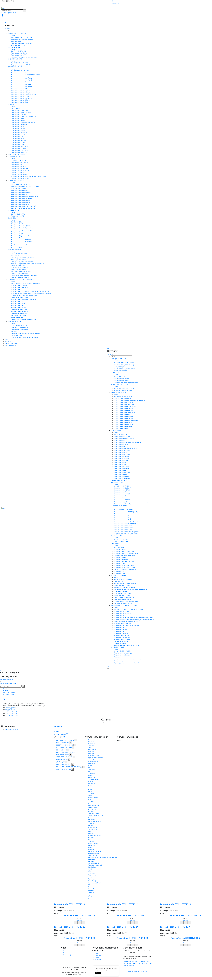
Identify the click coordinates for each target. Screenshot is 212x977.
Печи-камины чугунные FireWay (21, 112)
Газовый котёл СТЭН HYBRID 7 (175, 927)
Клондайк (91, 763)
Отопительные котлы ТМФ (19, 194)
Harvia (90, 740)
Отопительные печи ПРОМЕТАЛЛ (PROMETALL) (26, 75)
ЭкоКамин (91, 769)
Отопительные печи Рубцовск (21, 101)
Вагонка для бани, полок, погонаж (22, 258)
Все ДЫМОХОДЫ (16, 222)
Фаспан (90, 811)
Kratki (90, 785)
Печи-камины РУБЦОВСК (19, 150)
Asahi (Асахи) (92, 807)
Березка (91, 752)
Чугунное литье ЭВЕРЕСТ (19, 311)
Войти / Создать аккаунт (8, 683)
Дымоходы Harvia (17, 246)
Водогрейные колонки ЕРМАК (21, 65)
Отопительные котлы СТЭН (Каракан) (23, 206)
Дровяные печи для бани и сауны (22, 39)
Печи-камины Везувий (18, 140)
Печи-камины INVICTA (18, 114)
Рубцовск (91, 781)
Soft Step (91, 837)
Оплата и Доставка (11, 343)
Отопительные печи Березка (20, 91)
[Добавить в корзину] (75, 922)
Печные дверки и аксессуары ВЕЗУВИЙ (24, 295)
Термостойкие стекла (18, 315)
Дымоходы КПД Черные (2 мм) (21, 236)
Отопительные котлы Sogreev (21, 200)
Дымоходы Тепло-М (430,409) (21, 226)
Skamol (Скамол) (93, 813)
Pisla (89, 817)
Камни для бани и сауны (19, 270)
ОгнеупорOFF (92, 855)
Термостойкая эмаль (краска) (21, 271)
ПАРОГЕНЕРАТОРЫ (14, 47)
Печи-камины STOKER (18, 148)
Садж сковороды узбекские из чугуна (23, 319)
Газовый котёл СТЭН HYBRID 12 (122, 904)
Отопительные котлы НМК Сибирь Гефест (25, 196)
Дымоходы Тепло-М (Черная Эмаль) (23, 228)
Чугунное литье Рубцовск (19, 287)
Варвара (91, 754)
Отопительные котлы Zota (19, 190)
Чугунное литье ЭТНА (18, 305)
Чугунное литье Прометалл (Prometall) (24, 299)
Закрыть (7, 28)
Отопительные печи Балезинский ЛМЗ (23, 95)
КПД (89, 799)
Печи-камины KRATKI (18, 118)
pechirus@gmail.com (11, 708)
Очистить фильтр (60, 734)
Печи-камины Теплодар (19, 132)
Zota (89, 787)
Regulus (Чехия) (93, 875)
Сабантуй (91, 819)
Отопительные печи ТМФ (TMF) (21, 79)
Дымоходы (98, 959)
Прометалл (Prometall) (95, 758)
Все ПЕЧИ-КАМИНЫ (17, 108)
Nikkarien (91, 833)
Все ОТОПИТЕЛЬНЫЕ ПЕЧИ (20, 71)
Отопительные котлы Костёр (20, 202)
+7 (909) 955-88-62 (11, 716)
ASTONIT (91, 893)
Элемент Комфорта (94, 821)
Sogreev (91, 801)
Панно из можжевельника (19, 273)
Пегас (90, 791)
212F (89, 871)
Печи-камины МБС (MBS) (19, 146)
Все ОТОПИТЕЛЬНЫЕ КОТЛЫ (20, 184)
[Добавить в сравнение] (79, 922)
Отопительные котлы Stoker (20, 204)
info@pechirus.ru (10, 710)
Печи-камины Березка (18, 130)
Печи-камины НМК (17, 136)
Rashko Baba (92, 867)
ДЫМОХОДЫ (12, 218)
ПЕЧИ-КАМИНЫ (13, 105)
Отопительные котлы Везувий (21, 192)
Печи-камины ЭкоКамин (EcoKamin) (23, 122)
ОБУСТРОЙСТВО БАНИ (15, 250)
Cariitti (90, 825)
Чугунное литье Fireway (19, 285)
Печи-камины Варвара (18, 142)
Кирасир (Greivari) (94, 756)
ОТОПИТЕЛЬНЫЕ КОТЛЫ (16, 180)
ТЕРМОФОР (92, 759)
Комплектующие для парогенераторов (24, 57)
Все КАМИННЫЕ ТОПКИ (19, 160)
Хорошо (98, 973)
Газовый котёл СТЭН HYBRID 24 (122, 927)
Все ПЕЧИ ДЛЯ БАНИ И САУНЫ (21, 37)
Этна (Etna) (92, 750)
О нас (6, 339)
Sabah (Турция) (93, 889)
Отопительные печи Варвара (20, 83)
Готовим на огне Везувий (19, 329)
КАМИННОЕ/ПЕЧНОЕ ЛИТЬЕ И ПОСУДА (21, 279)
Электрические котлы (18, 188)
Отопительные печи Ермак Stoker (22, 81)
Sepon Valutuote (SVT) (95, 815)
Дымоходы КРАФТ (17, 224)
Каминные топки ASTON (19, 164)
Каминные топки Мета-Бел (20, 178)
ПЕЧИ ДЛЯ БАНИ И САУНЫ (17, 33)
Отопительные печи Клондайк (21, 93)
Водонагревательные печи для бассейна (24, 337)
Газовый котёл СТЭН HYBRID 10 (69, 904)
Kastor (90, 847)
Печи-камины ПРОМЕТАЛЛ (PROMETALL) (24, 116)
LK (89, 767)
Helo (89, 831)
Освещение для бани (18, 266)
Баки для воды (16, 41)
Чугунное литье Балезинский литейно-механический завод (30, 291)
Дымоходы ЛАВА (16, 238)
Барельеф (91, 859)
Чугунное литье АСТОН (18, 307)
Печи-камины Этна (17, 144)
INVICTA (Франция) (94, 851)
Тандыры (14, 331)
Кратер (90, 887)
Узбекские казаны (17, 317)
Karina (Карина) (93, 843)
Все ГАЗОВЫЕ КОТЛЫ (18, 214)
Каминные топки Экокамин (20, 170)
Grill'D (90, 897)
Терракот (91, 841)
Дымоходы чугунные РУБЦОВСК (21, 242)
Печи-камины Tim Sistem (19, 124)
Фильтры (57, 726)
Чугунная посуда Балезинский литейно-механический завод (31, 293)
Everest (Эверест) (94, 797)
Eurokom (91, 861)
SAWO (90, 869)
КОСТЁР (91, 891)
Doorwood (91, 744)
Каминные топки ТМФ (18, 166)
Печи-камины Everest (18, 120)
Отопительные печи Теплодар (21, 77)
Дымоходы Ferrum (17, 232)
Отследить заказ (10, 345)
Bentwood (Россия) (94, 835)
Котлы (97, 957)
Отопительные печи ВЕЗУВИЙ (21, 85)
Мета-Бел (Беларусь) (95, 881)
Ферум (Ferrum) (93, 761)
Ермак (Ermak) (93, 827)
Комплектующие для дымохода (21, 230)
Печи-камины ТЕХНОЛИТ (19, 152)
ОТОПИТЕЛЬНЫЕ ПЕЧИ (15, 67)
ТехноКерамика (93, 779)
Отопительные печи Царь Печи (21, 99)
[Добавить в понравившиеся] (83, 922)
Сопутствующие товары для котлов (23, 208)
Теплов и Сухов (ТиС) (95, 865)
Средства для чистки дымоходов (22, 244)
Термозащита (15, 256)
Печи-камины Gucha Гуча (19, 110)
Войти (113, 1)
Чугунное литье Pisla (18, 303)
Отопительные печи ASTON (20, 97)
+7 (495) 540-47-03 (9, 13)
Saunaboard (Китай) (94, 883)
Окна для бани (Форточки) (20, 268)
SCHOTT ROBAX (93, 863)
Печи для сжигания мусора (20, 327)
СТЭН (90, 789)
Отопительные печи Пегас (19, 73)
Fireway (90, 775)
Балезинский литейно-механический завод (102, 857)
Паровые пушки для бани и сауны (22, 43)
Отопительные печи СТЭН (19, 103)
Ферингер (91, 873)
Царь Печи (91, 845)
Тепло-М (91, 823)
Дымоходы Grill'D (17, 248)
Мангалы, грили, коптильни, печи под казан (25, 333)
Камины (97, 953)
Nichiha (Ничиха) (93, 805)
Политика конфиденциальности (137, 972)
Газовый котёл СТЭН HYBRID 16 (175, 904)
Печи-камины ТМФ (17, 138)
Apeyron (91, 895)
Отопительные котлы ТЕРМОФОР (22, 198)
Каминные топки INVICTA (19, 168)
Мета (90, 765)
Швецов (90, 885)
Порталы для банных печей (20, 277)
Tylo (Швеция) (93, 829)
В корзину (3, 679)
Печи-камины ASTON (18, 134)
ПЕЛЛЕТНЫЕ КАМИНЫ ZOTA (17, 154)
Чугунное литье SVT (17, 301)
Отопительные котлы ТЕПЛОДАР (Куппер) (25, 186)
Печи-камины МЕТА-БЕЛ (19, 128)
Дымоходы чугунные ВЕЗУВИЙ (21, 240)
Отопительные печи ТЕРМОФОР (21, 87)
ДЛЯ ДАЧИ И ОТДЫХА (15, 321)
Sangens (91, 899)
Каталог (9, 23)
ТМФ (89, 748)
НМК (89, 771)
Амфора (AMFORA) (94, 853)
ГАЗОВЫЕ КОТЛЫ (13, 210)
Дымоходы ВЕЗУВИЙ (18, 234)
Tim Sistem (91, 773)
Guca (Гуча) (92, 777)
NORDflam (91, 849)
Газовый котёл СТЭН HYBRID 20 (69, 927)
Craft (90, 877)
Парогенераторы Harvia (19, 53)
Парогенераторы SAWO (18, 55)
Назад (13, 35)
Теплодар (91, 746)
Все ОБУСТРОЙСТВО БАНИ (20, 254)
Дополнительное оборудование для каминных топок (28, 176)
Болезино (91, 783)
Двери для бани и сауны (19, 260)
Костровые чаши (16, 335)
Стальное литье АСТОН (19, 309)
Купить (79, 920)
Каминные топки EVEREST (19, 162)
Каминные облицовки (18, 172)
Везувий (91, 742)
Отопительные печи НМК (19, 89)
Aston (90, 795)
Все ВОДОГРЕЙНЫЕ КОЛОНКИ (21, 63)
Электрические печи (18, 45)
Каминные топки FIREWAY (19, 174)
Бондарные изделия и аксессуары (22, 262)
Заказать (10, 679)
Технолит (91, 793)
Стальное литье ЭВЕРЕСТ (19, 313)
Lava (89, 839)
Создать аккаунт (116, 3)
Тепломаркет (92, 879)
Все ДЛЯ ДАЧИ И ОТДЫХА (19, 325)
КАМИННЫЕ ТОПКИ (14, 156)
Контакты (8, 341)
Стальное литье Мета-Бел (19, 297)
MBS (89, 803)
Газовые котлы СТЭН (18, 216)
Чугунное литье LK (17, 289)
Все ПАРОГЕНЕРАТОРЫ (18, 51)
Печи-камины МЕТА (17, 126)
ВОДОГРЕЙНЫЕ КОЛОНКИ (16, 59)
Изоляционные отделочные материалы (24, 275)
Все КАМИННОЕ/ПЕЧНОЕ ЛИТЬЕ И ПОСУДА (25, 283)
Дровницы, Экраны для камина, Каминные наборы (27, 264)
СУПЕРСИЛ (92, 809)
